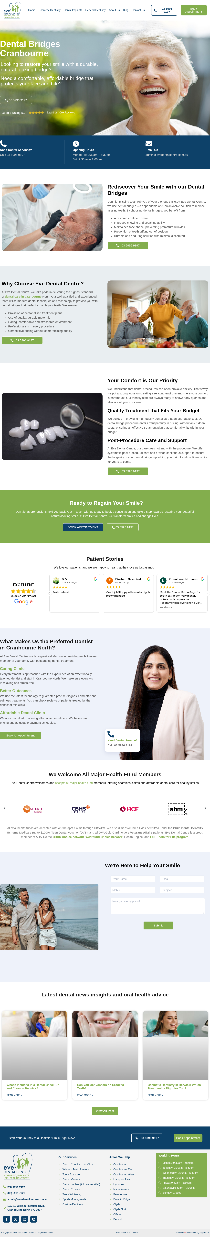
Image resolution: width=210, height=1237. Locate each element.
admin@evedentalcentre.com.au (167, 154)
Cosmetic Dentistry (50, 10)
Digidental (204, 1233)
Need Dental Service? (122, 740)
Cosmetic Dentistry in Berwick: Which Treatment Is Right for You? (174, 1086)
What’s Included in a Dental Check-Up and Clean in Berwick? (33, 1086)
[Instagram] (24, 1219)
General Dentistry (95, 10)
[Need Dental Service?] (110, 734)
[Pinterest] (33, 1219)
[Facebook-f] (6, 1219)
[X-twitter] (15, 1219)
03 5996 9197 (16, 154)
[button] (207, 593)
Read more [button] (166, 607)
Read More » (14, 1095)
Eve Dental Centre (26, 1233)
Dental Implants (73, 10)
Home (31, 10)
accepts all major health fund (74, 783)
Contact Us (138, 10)
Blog (125, 10)
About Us (114, 10)
